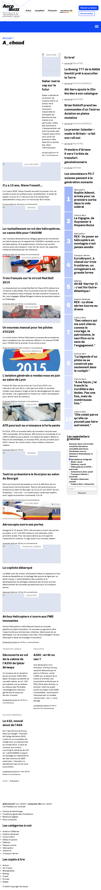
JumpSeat (39, 10)
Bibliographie (9, 871)
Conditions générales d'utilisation (18, 814)
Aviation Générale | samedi (79, 480)
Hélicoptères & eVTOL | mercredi (80, 468)
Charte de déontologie (13, 811)
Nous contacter (10, 819)
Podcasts (52, 10)
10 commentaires (32, 254)
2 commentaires (31, 204)
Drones (6, 879)
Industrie (51, 55)
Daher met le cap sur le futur (51, 85)
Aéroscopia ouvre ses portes (23, 524)
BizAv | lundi (76, 462)
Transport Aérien (31, 546)
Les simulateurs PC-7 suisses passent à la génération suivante (79, 178)
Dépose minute (9, 845)
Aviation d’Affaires (11, 831)
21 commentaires (30, 543)
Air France (7, 868)
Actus (28, 10)
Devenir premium (88, 8)
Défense (31, 207)
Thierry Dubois (24, 348)
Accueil (7, 38)
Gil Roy (20, 304)
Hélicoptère (31, 307)
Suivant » (15, 781)
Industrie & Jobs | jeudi (81, 472)
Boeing (6, 873)
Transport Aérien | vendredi (79, 475)
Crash (5, 876)
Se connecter (86, 13)
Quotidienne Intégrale (81, 459)
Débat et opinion (10, 840)
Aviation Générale (31, 258)
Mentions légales (10, 817)
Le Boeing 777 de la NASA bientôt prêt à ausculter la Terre (82, 73)
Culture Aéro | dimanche (82, 484)
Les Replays (8, 806)
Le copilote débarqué (17, 567)
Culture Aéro (31, 164)
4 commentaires (14, 774)
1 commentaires (51, 155)
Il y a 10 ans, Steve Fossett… (23, 185)
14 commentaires (32, 500)
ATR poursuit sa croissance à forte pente (31, 425)
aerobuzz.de (66, 10)
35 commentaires (30, 592)
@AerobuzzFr (9, 804)
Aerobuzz (20, 204)
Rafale (5, 882)
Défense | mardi (78, 464)
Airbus (6, 865)
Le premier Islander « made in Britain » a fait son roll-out (79, 134)
